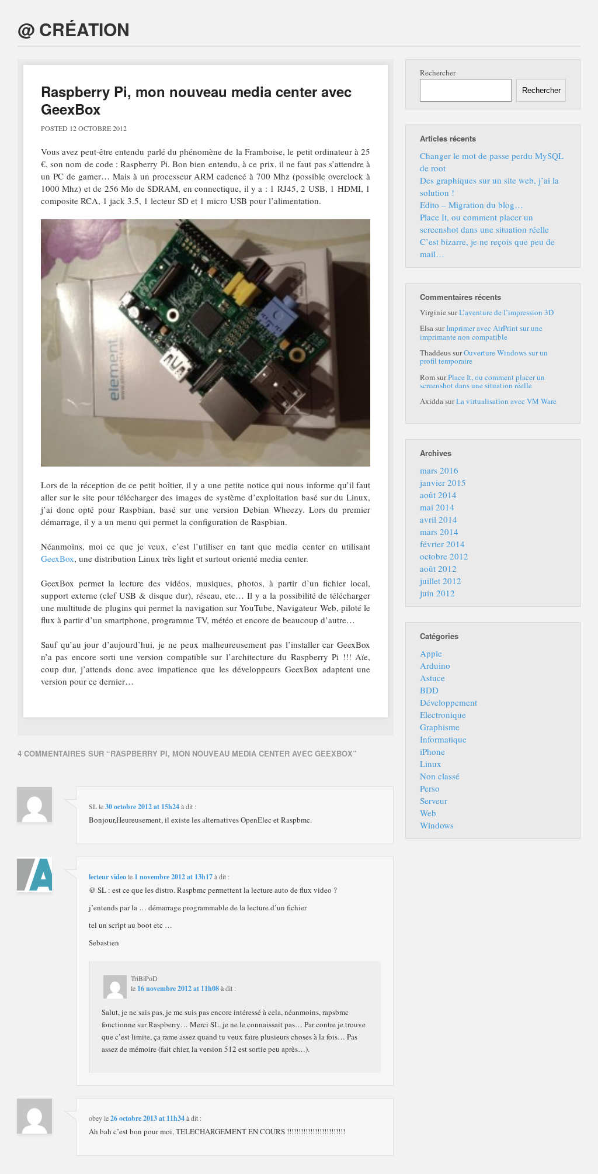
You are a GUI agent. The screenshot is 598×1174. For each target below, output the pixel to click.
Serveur (433, 800)
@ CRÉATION (74, 29)
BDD (429, 690)
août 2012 (438, 568)
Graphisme (440, 727)
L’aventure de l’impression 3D (506, 312)
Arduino (435, 665)
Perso (430, 788)
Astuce (432, 677)
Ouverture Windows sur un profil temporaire (484, 356)
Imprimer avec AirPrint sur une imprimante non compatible (481, 332)
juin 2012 (437, 593)
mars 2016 (439, 470)
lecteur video (107, 877)
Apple (431, 653)
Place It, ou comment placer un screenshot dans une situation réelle (484, 223)
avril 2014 (438, 519)
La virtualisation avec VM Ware (506, 401)
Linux (430, 763)
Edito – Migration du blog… (471, 204)
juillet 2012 (440, 580)
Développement (448, 702)
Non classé (440, 776)
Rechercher (438, 72)
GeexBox (57, 558)
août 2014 (438, 494)
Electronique (443, 714)
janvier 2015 (443, 482)
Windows (437, 825)
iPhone (432, 751)
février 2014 (442, 544)
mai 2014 (437, 507)
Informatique (443, 739)
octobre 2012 (444, 556)
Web (428, 813)
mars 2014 (439, 531)
